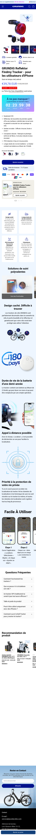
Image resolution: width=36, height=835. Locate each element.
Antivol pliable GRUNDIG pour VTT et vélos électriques (8, 656)
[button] (29, 6)
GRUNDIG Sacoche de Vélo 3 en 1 (23, 655)
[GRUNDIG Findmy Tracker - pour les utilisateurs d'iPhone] (7, 189)
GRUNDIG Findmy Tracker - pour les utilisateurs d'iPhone (22, 187)
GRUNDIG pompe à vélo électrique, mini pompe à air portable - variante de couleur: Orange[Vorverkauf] (34, 654)
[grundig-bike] (18, 6)
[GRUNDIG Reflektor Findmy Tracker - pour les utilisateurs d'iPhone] (6, 49)
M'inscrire (18, 786)
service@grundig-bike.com (11, 819)
